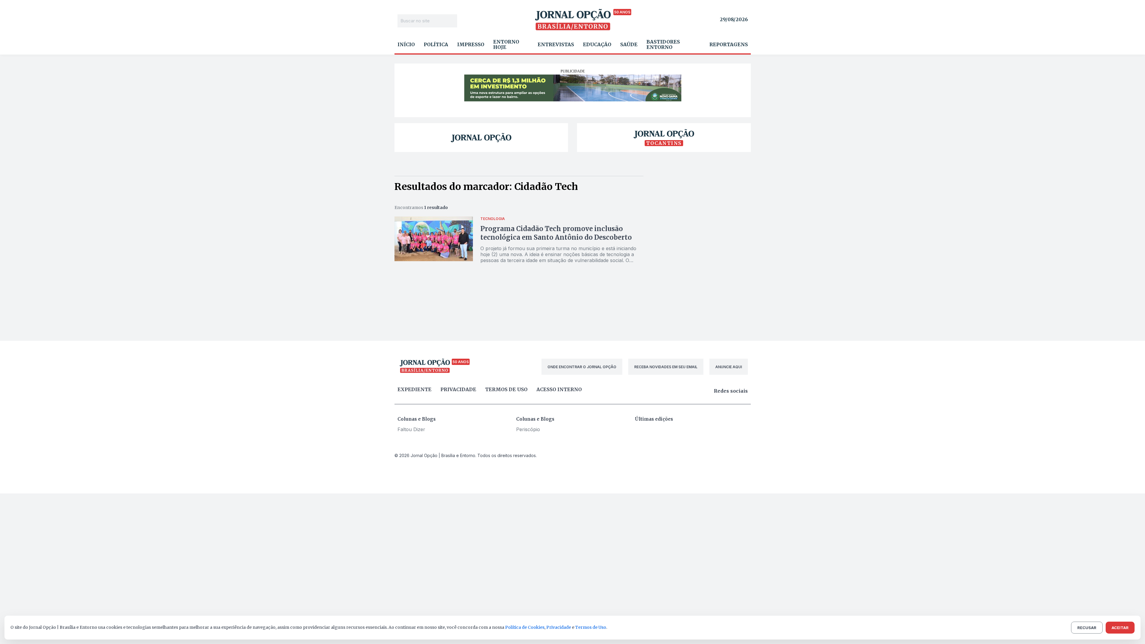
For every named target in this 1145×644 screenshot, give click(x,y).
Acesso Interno (559, 389)
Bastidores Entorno (663, 44)
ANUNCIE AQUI (728, 367)
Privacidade (458, 389)
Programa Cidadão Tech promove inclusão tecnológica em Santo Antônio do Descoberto (556, 233)
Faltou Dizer (411, 429)
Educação (597, 44)
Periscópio (528, 429)
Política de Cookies (524, 627)
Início (406, 44)
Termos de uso (506, 389)
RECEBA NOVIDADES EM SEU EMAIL (665, 367)
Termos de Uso (590, 627)
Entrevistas (556, 44)
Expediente (414, 389)
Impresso (470, 44)
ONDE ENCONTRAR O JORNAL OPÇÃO (581, 367)
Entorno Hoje (506, 44)
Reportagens (728, 44)
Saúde (629, 44)
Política (436, 44)
